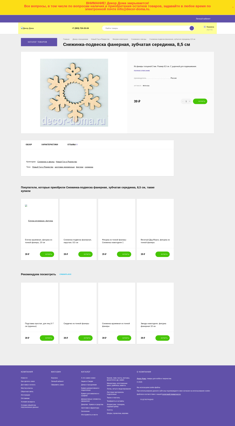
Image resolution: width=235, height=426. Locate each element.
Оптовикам (25, 398)
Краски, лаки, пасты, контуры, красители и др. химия (118, 379)
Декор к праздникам (80, 39)
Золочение (85, 411)
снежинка (89, 167)
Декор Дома (141, 379)
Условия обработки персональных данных (29, 406)
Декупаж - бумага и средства (92, 404)
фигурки (79, 167)
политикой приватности (171, 394)
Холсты (110, 410)
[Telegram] (92, 28)
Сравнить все (65, 274)
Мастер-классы (27, 388)
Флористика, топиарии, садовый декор (116, 405)
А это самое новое (88, 378)
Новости (24, 378)
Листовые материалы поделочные (115, 393)
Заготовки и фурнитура (90, 408)
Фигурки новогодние (120, 39)
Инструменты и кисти (89, 415)
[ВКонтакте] (95, 28)
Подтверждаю (147, 399)
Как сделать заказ (28, 381)
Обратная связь (27, 391)
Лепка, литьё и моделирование (119, 389)
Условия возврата (28, 402)
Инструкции (25, 395)
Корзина (54, 378)
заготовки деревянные (65, 167)
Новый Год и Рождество (100, 39)
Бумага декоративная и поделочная (90, 389)
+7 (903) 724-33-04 (80, 28)
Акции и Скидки (87, 381)
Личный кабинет (57, 381)
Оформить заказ (57, 385)
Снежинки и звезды (138, 39)
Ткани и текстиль (113, 398)
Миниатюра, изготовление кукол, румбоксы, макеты (117, 384)
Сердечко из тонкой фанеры (76, 323)
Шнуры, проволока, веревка (117, 413)
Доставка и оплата (28, 385)
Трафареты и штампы (115, 401)
